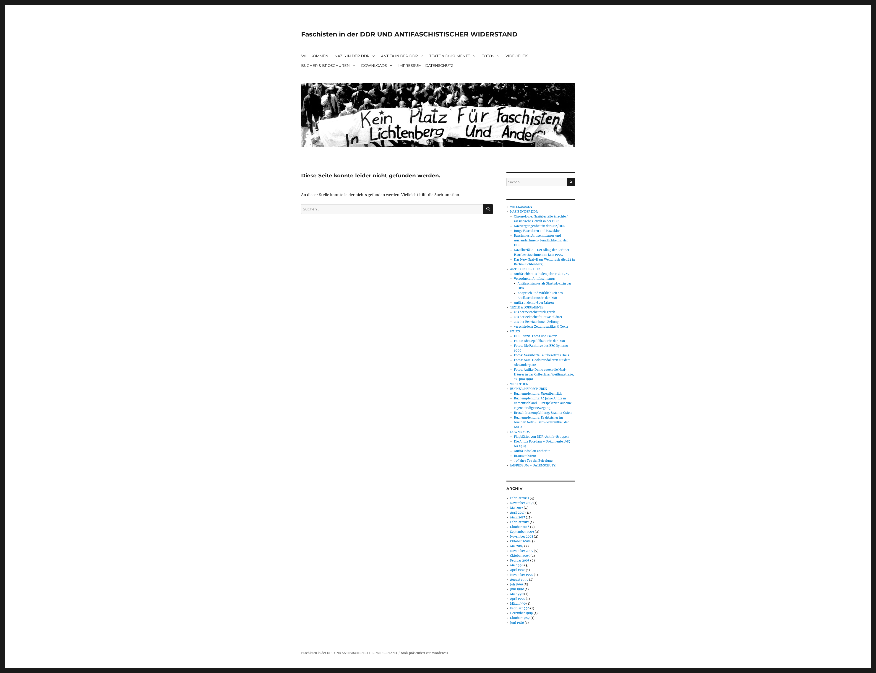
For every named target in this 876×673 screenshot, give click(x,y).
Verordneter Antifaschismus (534, 279)
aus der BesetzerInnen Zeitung (536, 322)
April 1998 (517, 570)
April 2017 (517, 513)
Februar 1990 (519, 608)
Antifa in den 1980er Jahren (534, 303)
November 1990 (521, 575)
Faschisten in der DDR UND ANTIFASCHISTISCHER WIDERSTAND (409, 34)
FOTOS (488, 56)
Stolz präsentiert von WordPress (424, 653)
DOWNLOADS (374, 65)
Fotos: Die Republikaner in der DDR (539, 341)
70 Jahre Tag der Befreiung (533, 461)
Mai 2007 (517, 546)
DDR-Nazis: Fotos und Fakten (535, 336)
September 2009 (522, 532)
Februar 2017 (519, 522)
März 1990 (518, 604)
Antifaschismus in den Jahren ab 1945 (541, 274)
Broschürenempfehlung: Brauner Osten (543, 413)
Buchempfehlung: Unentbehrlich (538, 394)
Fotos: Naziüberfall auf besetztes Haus (541, 355)
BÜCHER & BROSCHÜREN (325, 65)
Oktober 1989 (520, 618)
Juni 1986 (517, 623)
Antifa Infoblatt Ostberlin (532, 451)
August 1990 (519, 580)
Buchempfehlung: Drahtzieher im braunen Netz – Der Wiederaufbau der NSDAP (541, 422)
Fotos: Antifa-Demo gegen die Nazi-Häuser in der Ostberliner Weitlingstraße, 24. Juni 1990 (544, 374)
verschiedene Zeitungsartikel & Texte (541, 327)
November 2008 (521, 536)
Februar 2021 (519, 498)
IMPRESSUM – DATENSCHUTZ (425, 65)
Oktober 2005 (520, 556)
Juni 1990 (517, 589)
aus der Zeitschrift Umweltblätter (538, 317)
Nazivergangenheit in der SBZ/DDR (539, 226)
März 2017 (517, 517)
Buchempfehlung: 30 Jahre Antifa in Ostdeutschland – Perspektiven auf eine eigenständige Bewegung (543, 403)
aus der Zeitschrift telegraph (534, 312)
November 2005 (521, 551)
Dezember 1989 (521, 613)
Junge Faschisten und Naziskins (537, 231)
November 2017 (521, 503)
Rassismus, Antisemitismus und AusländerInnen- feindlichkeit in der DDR (541, 240)
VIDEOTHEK (517, 56)
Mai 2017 (516, 508)
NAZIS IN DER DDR (352, 56)
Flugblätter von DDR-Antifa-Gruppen (541, 437)
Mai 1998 (517, 565)
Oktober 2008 (520, 541)
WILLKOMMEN (314, 56)
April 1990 (517, 599)
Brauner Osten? (525, 456)
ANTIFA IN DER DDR (399, 56)
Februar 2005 (519, 560)
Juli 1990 (516, 584)
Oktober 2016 (519, 527)
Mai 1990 (517, 594)
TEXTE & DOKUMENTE (449, 56)
